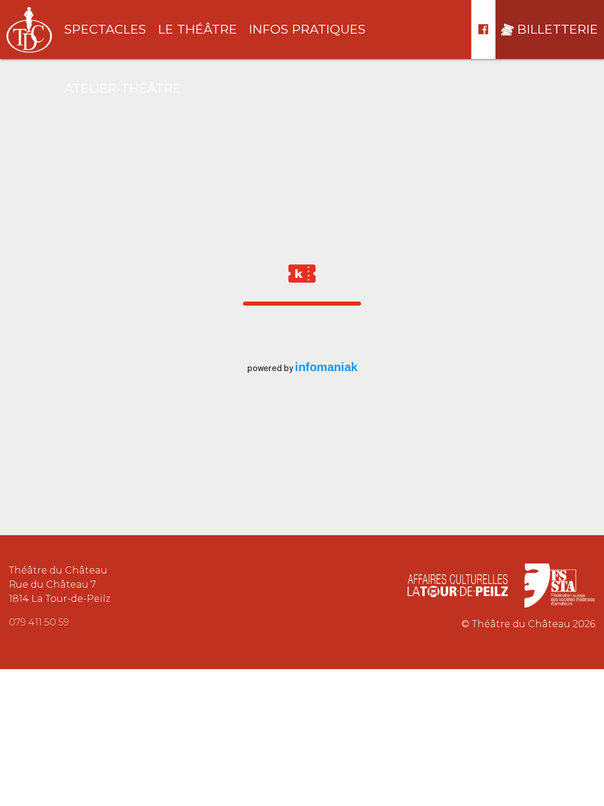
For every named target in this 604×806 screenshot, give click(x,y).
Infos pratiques (307, 29)
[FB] (483, 29)
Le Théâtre (197, 29)
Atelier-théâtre (122, 88)
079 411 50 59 (39, 622)
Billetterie (557, 29)
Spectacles (105, 29)
